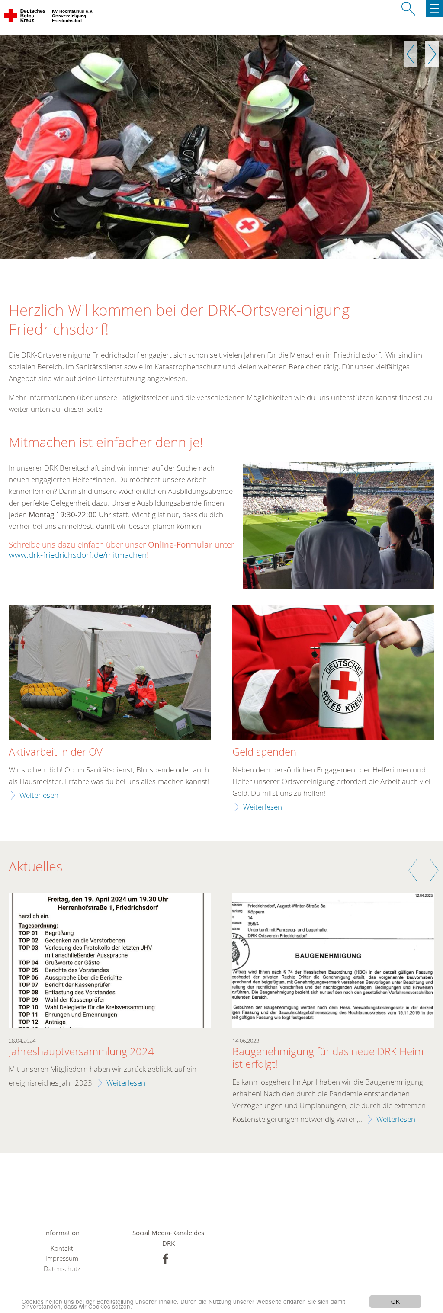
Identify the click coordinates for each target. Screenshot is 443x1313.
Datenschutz (62, 1269)
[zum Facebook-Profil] (165, 1258)
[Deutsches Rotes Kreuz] (25, 17)
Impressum (61, 1258)
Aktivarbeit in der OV (56, 752)
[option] (221, 147)
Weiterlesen (38, 795)
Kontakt (62, 1248)
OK (395, 1301)
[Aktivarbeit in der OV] (110, 674)
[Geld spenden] (333, 674)
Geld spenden (264, 752)
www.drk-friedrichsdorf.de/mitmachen (78, 554)
